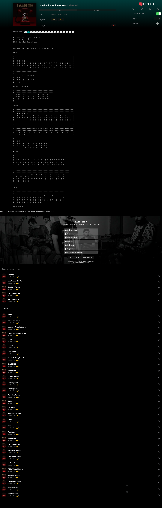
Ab (25, 32)
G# (73, 32)
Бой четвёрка (72, 237)
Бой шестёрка (72, 230)
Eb (55, 32)
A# (31, 32)
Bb (34, 32)
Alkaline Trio (72, 5)
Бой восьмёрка (72, 234)
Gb (67, 32)
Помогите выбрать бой (59, 14)
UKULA (149, 4)
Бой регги (70, 245)
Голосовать (74, 257)
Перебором (71, 249)
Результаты (87, 257)
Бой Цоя (70, 241)
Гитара (96, 10)
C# (43, 32)
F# (64, 32)
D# (52, 32)
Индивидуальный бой (74, 252)
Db (46, 32)
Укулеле (58, 10)
